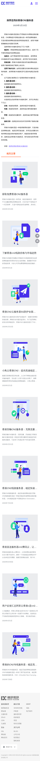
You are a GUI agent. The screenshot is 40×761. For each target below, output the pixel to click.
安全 (2, 727)
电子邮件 (29, 711)
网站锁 (3, 734)
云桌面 (3, 723)
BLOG (16, 731)
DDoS (3, 717)
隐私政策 (17, 740)
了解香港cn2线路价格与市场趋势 (19, 253)
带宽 (15, 720)
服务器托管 (17, 714)
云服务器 (4, 714)
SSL (2, 731)
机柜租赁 (17, 717)
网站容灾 (4, 737)
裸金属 (3, 711)
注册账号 (31, 3)
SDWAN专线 (18, 708)
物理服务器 (5, 708)
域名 (27, 708)
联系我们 (17, 737)
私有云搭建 (17, 723)
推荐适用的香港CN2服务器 (18, 146)
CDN (2, 720)
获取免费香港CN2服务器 (15, 194)
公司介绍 (17, 734)
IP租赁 (16, 711)
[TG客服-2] (37, 236)
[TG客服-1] (37, 230)
